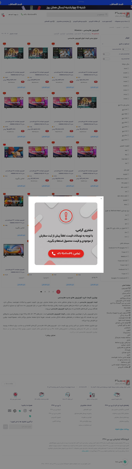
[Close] (101, 198)
